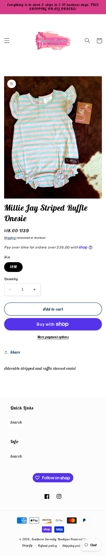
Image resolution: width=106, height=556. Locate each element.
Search (16, 422)
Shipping (10, 237)
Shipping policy (73, 546)
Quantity (11, 279)
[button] (7, 41)
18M (13, 266)
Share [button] (15, 352)
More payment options (53, 337)
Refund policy (47, 546)
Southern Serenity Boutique (51, 539)
